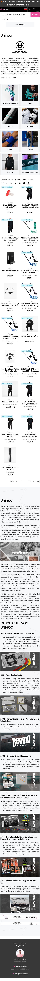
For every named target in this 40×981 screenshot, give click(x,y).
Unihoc (12, 19)
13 (19, 183)
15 (28, 183)
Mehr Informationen (8, 77)
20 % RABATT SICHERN (21, 5)
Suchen (35, 14)
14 (24, 183)
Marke (6, 19)
